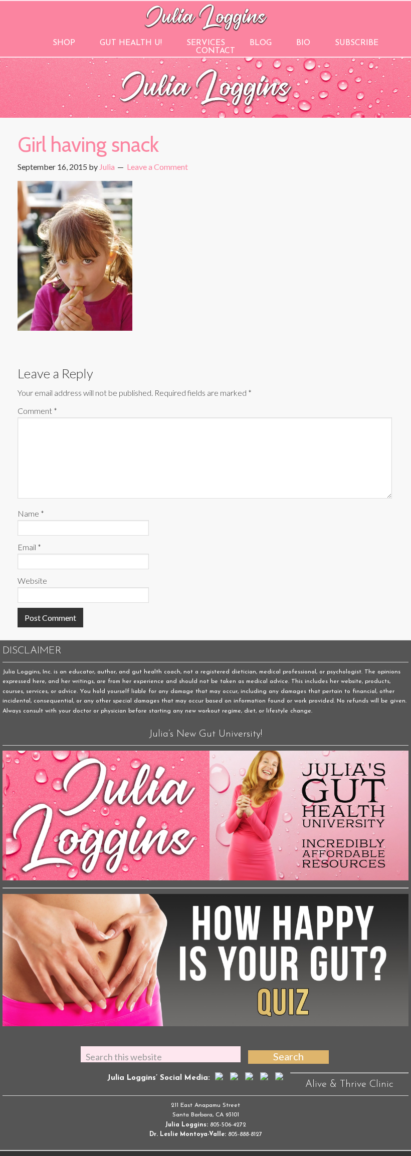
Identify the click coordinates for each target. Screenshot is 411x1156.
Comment (37, 410)
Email (29, 547)
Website (32, 580)
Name (31, 513)
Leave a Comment (157, 166)
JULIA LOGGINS (205, 16)
